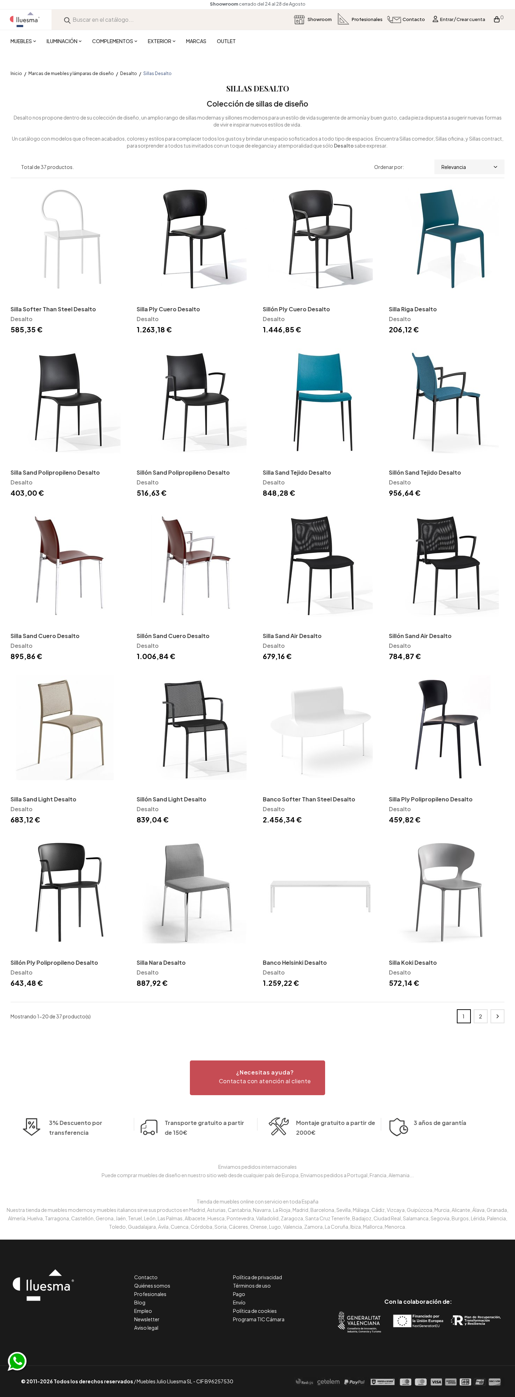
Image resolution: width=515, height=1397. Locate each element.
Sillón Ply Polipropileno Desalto (54, 962)
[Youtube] (449, 1272)
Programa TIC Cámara (258, 1319)
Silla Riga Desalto (413, 309)
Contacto (146, 1277)
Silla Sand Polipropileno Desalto (55, 472)
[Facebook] (386, 1272)
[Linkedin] (418, 1272)
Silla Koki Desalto (413, 962)
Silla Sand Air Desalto (292, 635)
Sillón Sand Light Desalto (171, 799)
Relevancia (453, 167)
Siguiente (497, 1016)
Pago (239, 1294)
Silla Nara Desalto (161, 962)
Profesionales (150, 1294)
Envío (239, 1302)
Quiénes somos (152, 1285)
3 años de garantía (440, 1122)
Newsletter (146, 1319)
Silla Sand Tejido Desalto (297, 472)
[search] (67, 19)
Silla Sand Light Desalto (43, 799)
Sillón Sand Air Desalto (420, 635)
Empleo (143, 1311)
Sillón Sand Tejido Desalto (425, 472)
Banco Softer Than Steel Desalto (309, 799)
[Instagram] (434, 1272)
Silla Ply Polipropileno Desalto (431, 799)
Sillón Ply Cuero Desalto (296, 309)
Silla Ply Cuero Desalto (168, 309)
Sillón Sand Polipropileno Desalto (183, 472)
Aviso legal (146, 1327)
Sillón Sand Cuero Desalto (173, 635)
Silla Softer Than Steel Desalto (53, 309)
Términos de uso (252, 1285)
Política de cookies (255, 1311)
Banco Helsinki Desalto (295, 962)
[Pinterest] (402, 1272)
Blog (139, 1302)
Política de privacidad (257, 1277)
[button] (257, 1077)
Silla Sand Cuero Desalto (45, 635)
